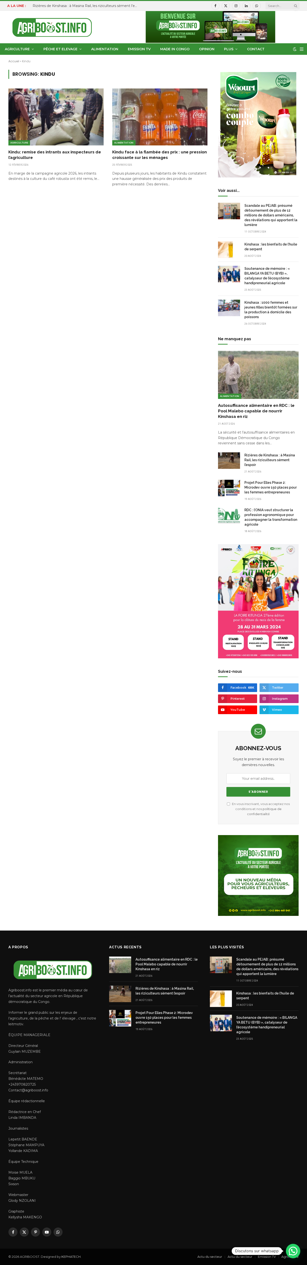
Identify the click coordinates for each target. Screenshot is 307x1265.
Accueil (13, 61)
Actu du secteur (209, 1257)
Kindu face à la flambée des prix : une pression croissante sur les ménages (159, 155)
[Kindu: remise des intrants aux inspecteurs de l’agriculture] (56, 116)
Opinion (206, 49)
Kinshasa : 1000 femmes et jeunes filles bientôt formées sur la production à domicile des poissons (270, 310)
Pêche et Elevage (60, 49)
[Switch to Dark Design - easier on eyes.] (295, 49)
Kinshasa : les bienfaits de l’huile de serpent (270, 246)
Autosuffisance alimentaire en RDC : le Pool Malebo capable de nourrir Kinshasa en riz (256, 411)
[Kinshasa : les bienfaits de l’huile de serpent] (229, 249)
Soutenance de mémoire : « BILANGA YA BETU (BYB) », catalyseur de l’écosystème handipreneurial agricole (267, 276)
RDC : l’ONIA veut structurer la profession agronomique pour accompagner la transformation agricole (270, 517)
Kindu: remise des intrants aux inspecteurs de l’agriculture (54, 155)
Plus (228, 49)
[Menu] (301, 49)
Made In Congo (174, 49)
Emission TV (139, 49)
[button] (293, 1251)
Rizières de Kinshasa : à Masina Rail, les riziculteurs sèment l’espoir (87, 6)
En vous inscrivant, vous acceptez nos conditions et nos (260, 809)
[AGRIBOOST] (52, 27)
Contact (256, 49)
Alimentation (104, 49)
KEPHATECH (71, 1257)
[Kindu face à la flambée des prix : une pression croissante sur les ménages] (159, 116)
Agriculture (17, 49)
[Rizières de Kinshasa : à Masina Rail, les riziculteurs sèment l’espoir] (229, 460)
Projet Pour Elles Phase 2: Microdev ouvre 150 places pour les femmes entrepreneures (270, 487)
